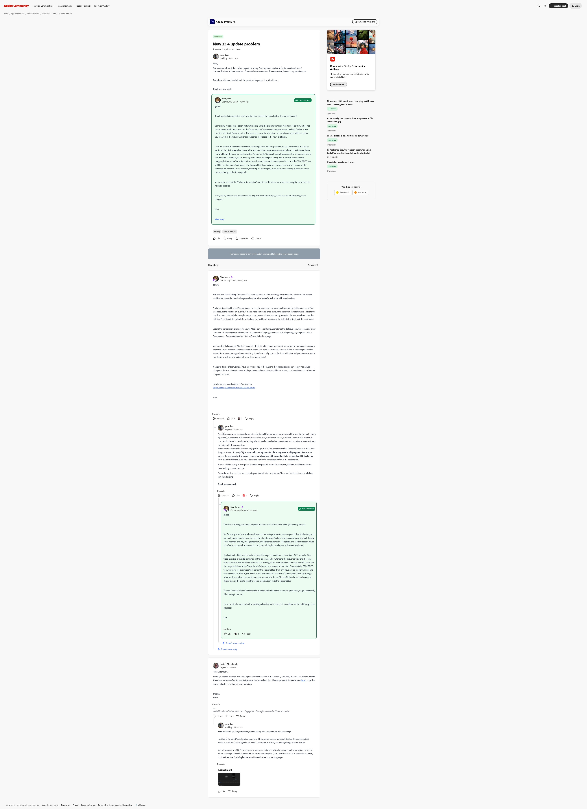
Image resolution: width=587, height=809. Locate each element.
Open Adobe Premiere (365, 21)
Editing (217, 231)
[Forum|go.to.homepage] (16, 5)
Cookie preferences (88, 805)
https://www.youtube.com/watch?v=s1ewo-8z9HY (234, 387)
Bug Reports (332, 156)
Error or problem (230, 231)
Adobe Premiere (33, 13)
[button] (558, 5)
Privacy (76, 805)
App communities (17, 13)
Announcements (65, 5)
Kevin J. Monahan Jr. (229, 664)
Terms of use (65, 805)
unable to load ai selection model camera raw (347, 135)
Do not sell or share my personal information (115, 805)
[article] (264, 348)
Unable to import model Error (340, 162)
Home (6, 13)
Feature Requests (83, 5)
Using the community (50, 805)
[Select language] (545, 5)
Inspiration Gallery (101, 5)
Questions (46, 13)
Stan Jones (226, 98)
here (303, 680)
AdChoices (142, 805)
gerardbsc (224, 55)
